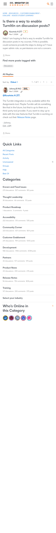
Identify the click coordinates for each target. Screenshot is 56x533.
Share (6, 55)
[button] (48, 4)
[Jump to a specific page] (51, 82)
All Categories (8, 151)
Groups (6, 166)
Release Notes (23, 117)
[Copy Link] (21, 34)
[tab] (8, 74)
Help (5, 170)
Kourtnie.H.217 (15, 32)
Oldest (13, 82)
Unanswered (28, 162)
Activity (6, 158)
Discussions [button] (8, 66)
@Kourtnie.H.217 (11, 95)
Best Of (6, 174)
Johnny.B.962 (15, 89)
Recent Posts (8, 154)
